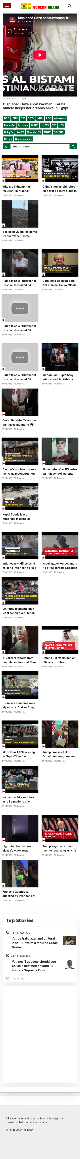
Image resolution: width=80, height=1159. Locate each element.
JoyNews (23, 125)
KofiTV (20, 132)
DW (23, 118)
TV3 (54, 125)
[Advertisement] (38, 1134)
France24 (9, 125)
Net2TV (45, 125)
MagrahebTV (34, 132)
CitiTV (34, 125)
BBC (6, 118)
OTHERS (58, 132)
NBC (40, 118)
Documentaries (23, 139)
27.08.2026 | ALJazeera (13, 195)
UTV (61, 125)
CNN (15, 118)
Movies (8, 139)
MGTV (47, 132)
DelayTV (8, 132)
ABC (48, 118)
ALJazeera (60, 118)
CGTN (31, 118)
